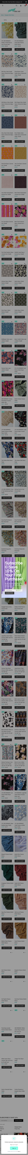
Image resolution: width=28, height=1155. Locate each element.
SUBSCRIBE (9, 593)
